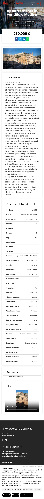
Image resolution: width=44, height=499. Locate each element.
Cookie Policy (6, 485)
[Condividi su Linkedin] (24, 39)
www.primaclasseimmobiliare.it (14, 456)
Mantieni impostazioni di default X (31, 467)
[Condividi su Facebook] (16, 39)
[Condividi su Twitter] (20, 39)
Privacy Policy (16, 485)
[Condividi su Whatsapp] (27, 39)
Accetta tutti (6, 495)
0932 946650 (10, 451)
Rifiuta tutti (15, 495)
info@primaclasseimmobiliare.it (14, 454)
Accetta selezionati (26, 495)
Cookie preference (26, 483)
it (33, 4)
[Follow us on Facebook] (3, 440)
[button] (6, 58)
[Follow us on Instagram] (6, 440)
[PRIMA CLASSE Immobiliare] (13, 3)
